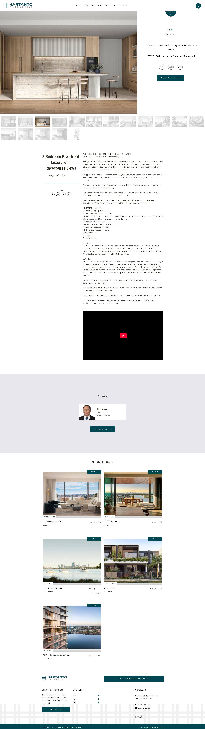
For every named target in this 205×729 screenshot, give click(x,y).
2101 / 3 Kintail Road (112, 521)
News (108, 5)
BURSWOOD (108, 592)
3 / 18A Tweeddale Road (53, 588)
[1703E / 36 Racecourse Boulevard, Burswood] (68, 62)
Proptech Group (160, 727)
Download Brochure (171, 78)
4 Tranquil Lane (110, 588)
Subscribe (54, 709)
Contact (125, 5)
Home (78, 5)
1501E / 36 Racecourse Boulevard (56, 655)
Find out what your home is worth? (134, 679)
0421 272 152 (102, 412)
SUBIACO (46, 525)
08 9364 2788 (141, 705)
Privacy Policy (143, 727)
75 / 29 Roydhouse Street (53, 521)
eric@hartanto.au (103, 415)
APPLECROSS (108, 525)
